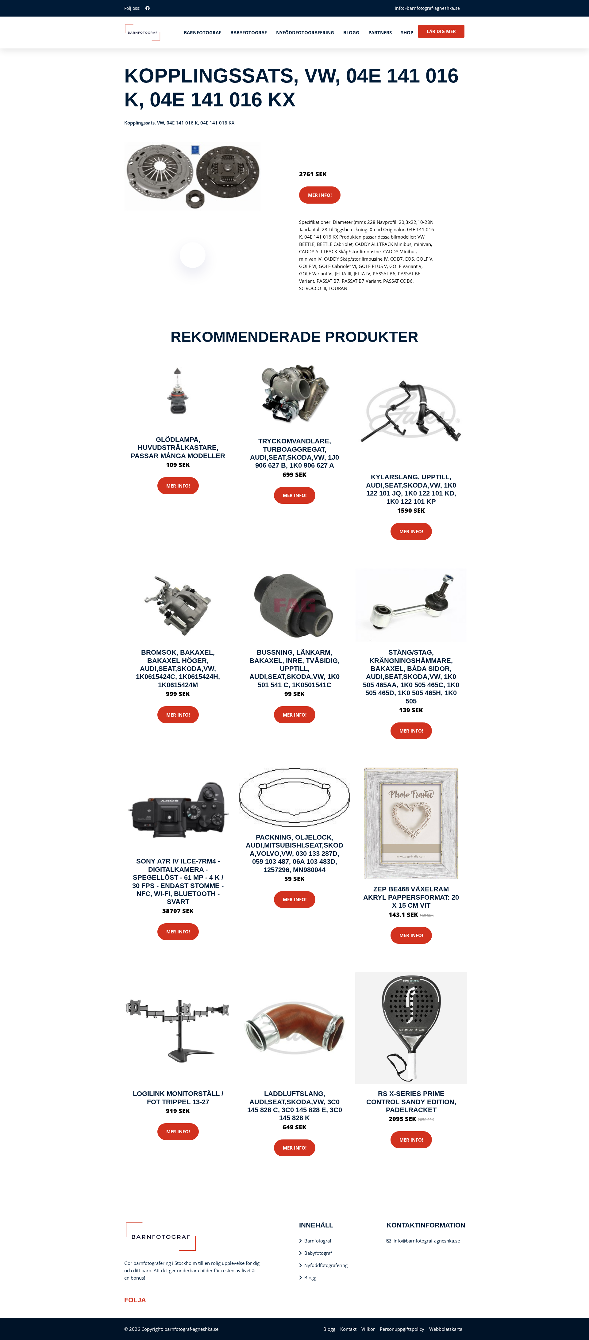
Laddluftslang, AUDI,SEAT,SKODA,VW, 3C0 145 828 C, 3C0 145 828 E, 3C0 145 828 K (294, 1106)
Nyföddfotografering (305, 32)
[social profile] (147, 8)
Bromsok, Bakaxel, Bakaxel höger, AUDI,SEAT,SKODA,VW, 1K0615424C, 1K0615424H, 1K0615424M (178, 669)
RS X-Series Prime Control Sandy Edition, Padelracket (411, 1102)
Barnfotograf (202, 32)
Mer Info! (320, 195)
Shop (407, 32)
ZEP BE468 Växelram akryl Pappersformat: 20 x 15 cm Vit (411, 897)
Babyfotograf (248, 32)
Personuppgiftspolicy (402, 1329)
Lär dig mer (441, 31)
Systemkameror (343, 148)
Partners (380, 32)
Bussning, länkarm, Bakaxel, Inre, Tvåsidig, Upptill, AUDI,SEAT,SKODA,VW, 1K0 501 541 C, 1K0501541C (294, 669)
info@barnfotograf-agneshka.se (427, 8)
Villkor (368, 1329)
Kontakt (348, 1329)
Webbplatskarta (445, 1329)
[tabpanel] (192, 176)
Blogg (351, 32)
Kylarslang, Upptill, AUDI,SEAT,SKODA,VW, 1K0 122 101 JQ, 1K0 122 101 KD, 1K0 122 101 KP (411, 489)
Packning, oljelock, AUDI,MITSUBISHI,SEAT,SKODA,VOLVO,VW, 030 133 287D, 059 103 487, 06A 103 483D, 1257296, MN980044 (294, 853)
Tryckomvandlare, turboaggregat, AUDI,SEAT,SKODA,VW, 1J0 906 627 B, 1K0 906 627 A (294, 453)
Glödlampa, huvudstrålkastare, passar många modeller (178, 448)
